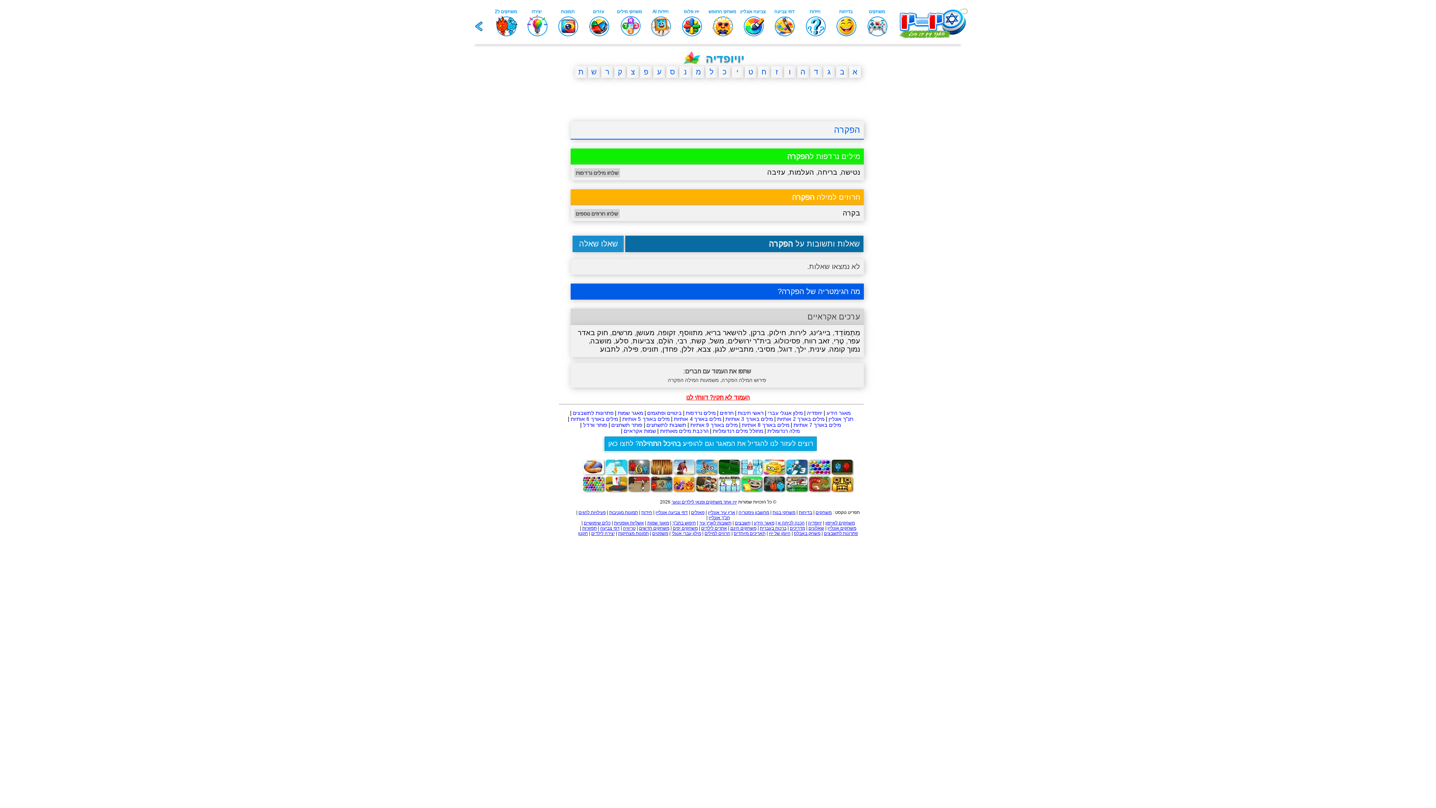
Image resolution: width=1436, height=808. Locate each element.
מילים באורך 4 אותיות (697, 419)
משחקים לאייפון (840, 523)
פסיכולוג (787, 341)
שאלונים (816, 528)
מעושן (645, 333)
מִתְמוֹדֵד (847, 333)
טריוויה (629, 528)
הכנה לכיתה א (791, 523)
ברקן (758, 333)
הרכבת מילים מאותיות (684, 431)
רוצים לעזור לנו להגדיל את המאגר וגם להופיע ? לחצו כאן (710, 443)
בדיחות (805, 512)
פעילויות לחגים (592, 512)
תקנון (583, 533)
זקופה (667, 333)
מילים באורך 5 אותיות (646, 419)
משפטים (660, 533)
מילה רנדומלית (783, 431)
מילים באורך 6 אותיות (594, 419)
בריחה (827, 172)
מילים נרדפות (701, 413)
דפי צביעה (610, 528)
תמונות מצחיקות (633, 533)
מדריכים (797, 528)
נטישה (850, 172)
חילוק (777, 333)
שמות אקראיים (640, 431)
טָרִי (839, 341)
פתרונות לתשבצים (593, 413)
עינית (818, 349)
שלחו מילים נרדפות (597, 173)
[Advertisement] (535, 199)
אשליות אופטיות (629, 523)
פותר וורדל (595, 425)
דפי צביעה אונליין (672, 512)
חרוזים (727, 413)
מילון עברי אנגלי (686, 533)
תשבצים (743, 523)
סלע (622, 341)
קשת (698, 341)
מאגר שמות (630, 413)
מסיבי (766, 349)
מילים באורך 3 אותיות (749, 419)
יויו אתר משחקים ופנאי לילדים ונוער (704, 502)
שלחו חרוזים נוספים (597, 214)
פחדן (670, 349)
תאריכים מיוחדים (749, 533)
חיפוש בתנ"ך (684, 523)
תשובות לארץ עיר (715, 523)
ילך (801, 349)
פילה (631, 349)
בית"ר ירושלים (749, 341)
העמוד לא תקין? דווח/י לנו (718, 397)
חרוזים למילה (826, 197)
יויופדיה (814, 413)
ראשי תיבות (751, 413)
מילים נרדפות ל (824, 156)
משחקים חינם (743, 528)
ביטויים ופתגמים (664, 413)
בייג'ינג (820, 333)
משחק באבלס (807, 533)
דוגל (785, 349)
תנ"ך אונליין (841, 419)
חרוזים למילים (717, 533)
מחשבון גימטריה (754, 512)
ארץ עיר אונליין (721, 512)
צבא (704, 349)
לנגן (720, 349)
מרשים (622, 333)
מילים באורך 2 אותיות (801, 419)
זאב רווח (817, 341)
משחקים (824, 512)
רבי (682, 341)
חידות (646, 512)
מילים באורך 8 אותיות (765, 425)
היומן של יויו (780, 533)
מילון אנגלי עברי (785, 413)
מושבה (600, 341)
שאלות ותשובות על (814, 243)
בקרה (851, 213)
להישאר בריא (726, 333)
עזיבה (776, 172)
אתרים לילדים (714, 528)
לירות (798, 333)
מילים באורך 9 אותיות (714, 425)
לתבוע (610, 349)
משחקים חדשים (654, 528)
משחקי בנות (784, 512)
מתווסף (691, 333)
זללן (687, 349)
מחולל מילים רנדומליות (738, 431)
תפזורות (589, 528)
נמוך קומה (844, 349)
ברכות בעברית (773, 528)
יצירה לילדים (603, 533)
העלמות (801, 172)
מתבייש (742, 349)
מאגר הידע (838, 413)
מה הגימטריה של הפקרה (821, 291)
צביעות (643, 341)
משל (717, 341)
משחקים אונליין (842, 528)
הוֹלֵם (665, 341)
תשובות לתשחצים (666, 425)
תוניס (650, 349)
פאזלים (698, 512)
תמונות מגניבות (623, 512)
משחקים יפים (685, 528)
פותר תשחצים (626, 425)
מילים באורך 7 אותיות (817, 425)
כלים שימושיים (597, 523)
